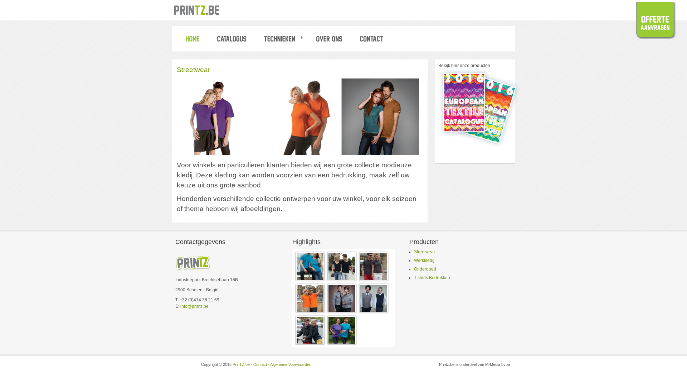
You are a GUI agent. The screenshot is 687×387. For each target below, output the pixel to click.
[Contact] (373, 40)
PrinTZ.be (241, 364)
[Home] (194, 40)
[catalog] (479, 146)
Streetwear (424, 251)
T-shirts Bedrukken (432, 277)
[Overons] (330, 40)
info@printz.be (194, 306)
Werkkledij (424, 260)
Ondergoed (425, 269)
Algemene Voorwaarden (290, 364)
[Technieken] (283, 40)
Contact (260, 364)
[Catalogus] (233, 40)
